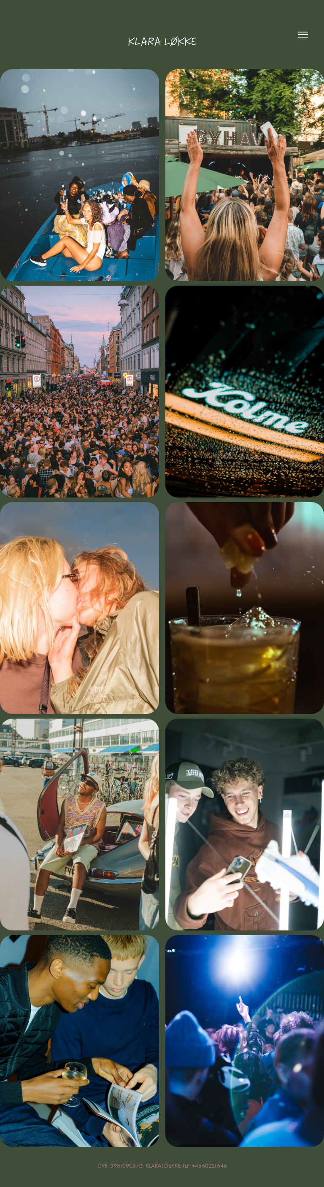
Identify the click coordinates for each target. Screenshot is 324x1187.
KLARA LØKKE (162, 41)
